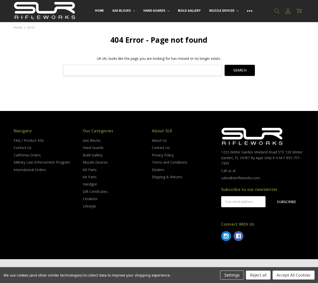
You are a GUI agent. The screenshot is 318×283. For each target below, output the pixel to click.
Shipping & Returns (167, 177)
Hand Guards (154, 10)
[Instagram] (226, 236)
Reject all (258, 275)
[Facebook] (238, 236)
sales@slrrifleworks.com (240, 178)
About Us (159, 140)
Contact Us (23, 147)
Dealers (158, 169)
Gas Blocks (121, 10)
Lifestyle (89, 206)
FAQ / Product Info (29, 140)
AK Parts (90, 177)
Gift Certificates (95, 191)
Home (99, 10)
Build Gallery (189, 10)
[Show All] (250, 11)
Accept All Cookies (294, 275)
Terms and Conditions (169, 162)
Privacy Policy (163, 155)
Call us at (228, 170)
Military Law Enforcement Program (42, 162)
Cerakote (90, 198)
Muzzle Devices (222, 10)
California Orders (27, 155)
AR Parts (90, 169)
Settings (232, 275)
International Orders (30, 169)
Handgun (90, 184)
